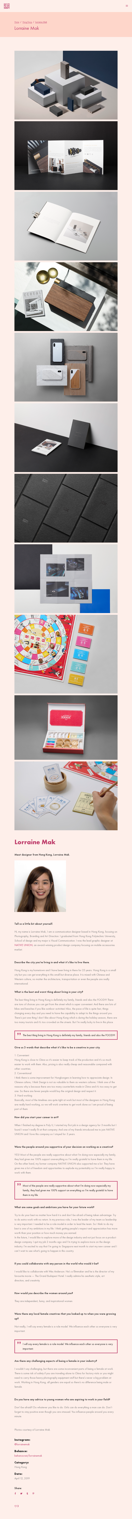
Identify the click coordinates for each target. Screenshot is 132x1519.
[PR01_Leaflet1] (66, 437)
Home (16, 22)
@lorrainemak (22, 1444)
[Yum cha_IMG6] (66, 795)
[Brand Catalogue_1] (66, 508)
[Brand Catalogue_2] (66, 226)
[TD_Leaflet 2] (66, 578)
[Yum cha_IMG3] (66, 654)
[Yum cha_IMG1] (66, 727)
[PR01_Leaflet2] (66, 155)
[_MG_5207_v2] (66, 367)
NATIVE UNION (23, 945)
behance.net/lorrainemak (28, 1455)
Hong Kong (27, 22)
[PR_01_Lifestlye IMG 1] (66, 296)
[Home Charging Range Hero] (66, 85)
